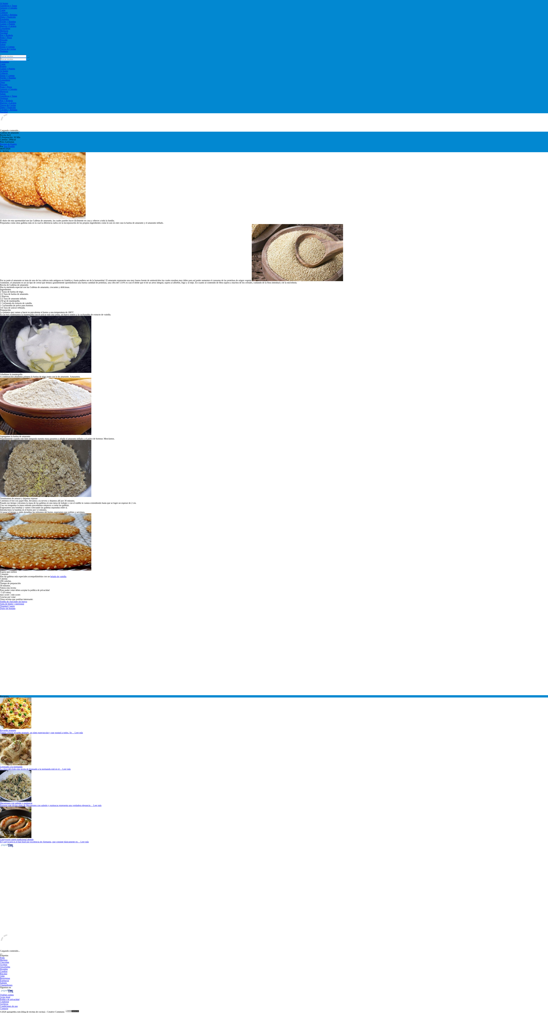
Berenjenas (5, 978)
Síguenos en (5, 987)
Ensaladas (4, 19)
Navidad (4, 33)
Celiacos (4, 12)
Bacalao (3, 973)
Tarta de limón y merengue (12, 604)
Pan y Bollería (6, 35)
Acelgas (3, 964)
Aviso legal (5, 997)
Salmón (3, 983)
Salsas (3, 44)
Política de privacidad (9, 999)
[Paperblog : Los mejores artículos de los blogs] (7, 847)
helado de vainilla (58, 576)
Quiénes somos (7, 995)
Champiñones (6, 985)
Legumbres (5, 28)
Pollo (2, 958)
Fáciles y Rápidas (8, 21)
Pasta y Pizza (6, 37)
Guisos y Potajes (7, 24)
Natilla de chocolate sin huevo (13, 601)
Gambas (3, 971)
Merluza (3, 960)
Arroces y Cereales (8, 8)
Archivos (4, 1004)
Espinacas (4, 980)
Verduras (4, 51)
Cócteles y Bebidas (8, 15)
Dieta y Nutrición (8, 17)
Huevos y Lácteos (8, 26)
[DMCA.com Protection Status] (72, 1012)
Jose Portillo (9, 146)
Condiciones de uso (9, 1006)
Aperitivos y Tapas (8, 5)
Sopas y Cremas (7, 47)
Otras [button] (2, 82)
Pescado (3, 40)
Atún (2, 976)
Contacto (4, 1008)
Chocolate (4, 962)
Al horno (4, 3)
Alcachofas (5, 967)
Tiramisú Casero (7, 606)
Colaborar (4, 1001)
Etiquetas (4, 955)
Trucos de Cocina (8, 49)
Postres (3, 42)
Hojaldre (4, 969)
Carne (2, 10)
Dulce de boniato (7, 608)
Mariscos (4, 31)
